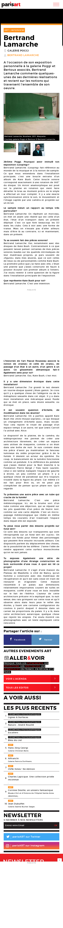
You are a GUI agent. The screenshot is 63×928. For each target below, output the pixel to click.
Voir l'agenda (31, 678)
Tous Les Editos (31, 687)
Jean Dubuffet (16, 803)
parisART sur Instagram (28, 845)
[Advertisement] (31, 323)
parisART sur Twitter (23, 837)
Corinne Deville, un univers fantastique (30, 790)
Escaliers (13, 732)
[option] (31, 117)
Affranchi (13, 758)
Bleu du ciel (15, 740)
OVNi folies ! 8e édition (21, 769)
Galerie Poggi (18, 50)
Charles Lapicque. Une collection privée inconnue (31, 778)
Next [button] (53, 117)
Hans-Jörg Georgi (18, 748)
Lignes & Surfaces (18, 717)
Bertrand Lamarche (23, 55)
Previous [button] (9, 117)
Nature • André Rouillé (21, 725)
